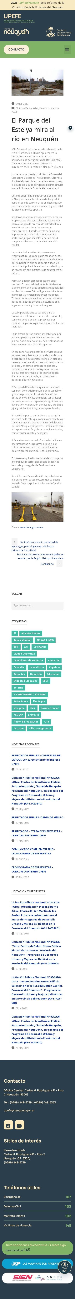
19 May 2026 (22, 841)
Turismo (18, 728)
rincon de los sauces (25, 721)
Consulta (18, 667)
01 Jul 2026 (21, 1008)
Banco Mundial (22, 640)
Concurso (54, 660)
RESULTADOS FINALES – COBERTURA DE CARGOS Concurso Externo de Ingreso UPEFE (36, 760)
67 (14, 633)
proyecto (33, 715)
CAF (26, 647)
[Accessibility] (65, 1267)
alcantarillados (30, 633)
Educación (53, 674)
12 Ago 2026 (22, 933)
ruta (46, 721)
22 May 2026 (22, 822)
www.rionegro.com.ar (32, 527)
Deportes (19, 674)
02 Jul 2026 (21, 969)
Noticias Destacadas (27, 108)
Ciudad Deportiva (24, 653)
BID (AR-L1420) (45, 640)
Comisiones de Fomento (28, 660)
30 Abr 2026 (22, 859)
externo (18, 687)
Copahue (54, 667)
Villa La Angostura (40, 728)
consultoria (37, 667)
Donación (36, 674)
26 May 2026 (22, 809)
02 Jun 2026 (22, 769)
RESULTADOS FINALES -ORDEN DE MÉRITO (37, 817)
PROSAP (18, 715)
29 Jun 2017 (22, 103)
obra (33, 708)
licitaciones (20, 701)
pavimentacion (50, 708)
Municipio (39, 701)
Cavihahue (39, 647)
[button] (67, 49)
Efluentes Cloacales (25, 681)
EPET (45, 681)
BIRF (16, 647)
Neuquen (19, 708)
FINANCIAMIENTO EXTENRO (29, 694)
